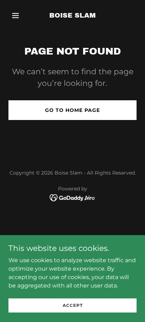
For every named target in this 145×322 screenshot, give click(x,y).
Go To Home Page (72, 110)
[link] (72, 15)
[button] (18, 15)
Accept (73, 305)
